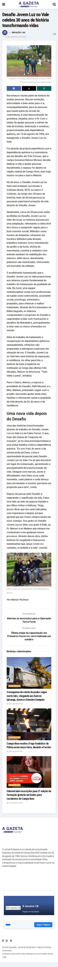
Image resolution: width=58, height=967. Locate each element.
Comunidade (14, 686)
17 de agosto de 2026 (15, 803)
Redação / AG (18, 32)
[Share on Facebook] (14, 88)
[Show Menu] (3, 4)
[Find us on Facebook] (3, 940)
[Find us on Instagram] (7, 940)
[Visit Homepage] (29, 4)
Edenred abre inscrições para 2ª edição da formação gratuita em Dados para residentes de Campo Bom (29, 795)
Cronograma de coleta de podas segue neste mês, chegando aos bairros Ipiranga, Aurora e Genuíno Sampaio (27, 696)
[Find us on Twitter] (11, 940)
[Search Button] (54, 4)
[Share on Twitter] (29, 88)
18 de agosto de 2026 (15, 704)
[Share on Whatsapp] (44, 88)
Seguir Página (43, 924)
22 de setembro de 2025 (15, 37)
